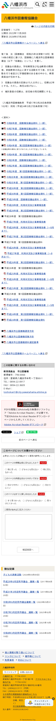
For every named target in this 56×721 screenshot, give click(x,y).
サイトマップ (10, 672)
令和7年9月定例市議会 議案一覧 (20, 622)
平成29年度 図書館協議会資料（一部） (27, 199)
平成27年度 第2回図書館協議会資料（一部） (30, 236)
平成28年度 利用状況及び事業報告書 (26, 205)
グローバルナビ (52, 4)
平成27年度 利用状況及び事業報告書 (26, 221)
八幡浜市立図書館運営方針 (20, 331)
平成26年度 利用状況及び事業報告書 (26, 247)
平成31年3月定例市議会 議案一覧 (21, 591)
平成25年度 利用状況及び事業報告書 (26, 273)
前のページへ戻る (28, 439)
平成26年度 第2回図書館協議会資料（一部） (30, 262)
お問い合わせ (26, 672)
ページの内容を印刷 (44, 26)
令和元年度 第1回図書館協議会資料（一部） (30, 182)
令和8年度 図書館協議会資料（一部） (27, 123)
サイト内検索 (38, 4)
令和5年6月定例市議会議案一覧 (19, 602)
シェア (17, 432)
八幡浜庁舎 (8, 676)
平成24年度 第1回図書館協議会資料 (26, 319)
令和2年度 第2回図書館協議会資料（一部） (30, 165)
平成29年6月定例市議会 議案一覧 (21, 581)
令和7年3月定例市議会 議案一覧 (20, 612)
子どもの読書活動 (12, 574)
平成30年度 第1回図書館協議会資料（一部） (30, 193)
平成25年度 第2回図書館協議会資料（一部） (30, 288)
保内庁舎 (7, 682)
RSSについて (24, 660)
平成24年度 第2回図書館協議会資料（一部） (30, 314)
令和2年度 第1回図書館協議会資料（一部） (30, 171)
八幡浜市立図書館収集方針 (20, 336)
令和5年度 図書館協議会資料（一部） (27, 139)
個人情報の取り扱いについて (19, 652)
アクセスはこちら (43, 679)
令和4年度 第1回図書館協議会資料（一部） (30, 154)
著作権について (33, 656)
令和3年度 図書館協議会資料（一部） (27, 160)
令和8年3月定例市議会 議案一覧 (20, 632)
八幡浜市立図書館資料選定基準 (23, 342)
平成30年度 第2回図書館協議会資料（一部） (30, 188)
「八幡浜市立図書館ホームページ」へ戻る (23, 42)
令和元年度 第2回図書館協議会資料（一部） (30, 177)
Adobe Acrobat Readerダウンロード (23, 424)
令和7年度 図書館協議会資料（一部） (27, 128)
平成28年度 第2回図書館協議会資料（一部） (30, 210)
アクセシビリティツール (45, 4)
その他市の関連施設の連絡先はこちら (20, 694)
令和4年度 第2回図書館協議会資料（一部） (29, 145)
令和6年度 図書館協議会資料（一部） (27, 134)
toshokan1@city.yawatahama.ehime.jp (25, 392)
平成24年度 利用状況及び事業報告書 (26, 299)
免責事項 (9, 660)
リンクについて (13, 656)
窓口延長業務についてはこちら (27, 706)
